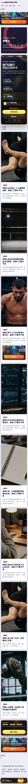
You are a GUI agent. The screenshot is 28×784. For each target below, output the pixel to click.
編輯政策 (10, 769)
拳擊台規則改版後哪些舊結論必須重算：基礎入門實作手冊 (13, 261)
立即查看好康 (14, 112)
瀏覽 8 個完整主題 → (8, 50)
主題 (6, 5)
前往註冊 (14, 116)
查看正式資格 (14, 732)
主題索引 (3, 769)
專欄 (10, 5)
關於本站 (16, 769)
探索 (2, 5)
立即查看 (21, 780)
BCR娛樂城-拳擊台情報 (9, 2)
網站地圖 (22, 769)
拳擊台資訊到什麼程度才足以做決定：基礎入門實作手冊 (13, 567)
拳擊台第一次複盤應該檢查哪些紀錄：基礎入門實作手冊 (13, 493)
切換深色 (19, 5)
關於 (14, 5)
